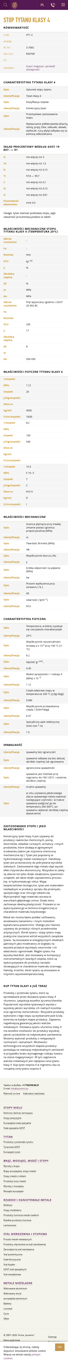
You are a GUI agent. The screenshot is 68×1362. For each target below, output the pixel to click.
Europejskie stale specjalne (17, 1123)
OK (60, 1347)
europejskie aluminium (15, 1298)
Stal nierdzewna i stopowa (25, 1234)
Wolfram (7, 1205)
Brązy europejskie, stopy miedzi (19, 1171)
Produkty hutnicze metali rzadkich (21, 1215)
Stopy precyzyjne (12, 1118)
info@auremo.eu (19, 1088)
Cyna (6, 1313)
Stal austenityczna (12, 1254)
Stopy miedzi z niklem (14, 1176)
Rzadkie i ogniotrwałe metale (27, 1200)
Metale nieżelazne (17, 1283)
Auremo (15, 5)
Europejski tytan (11, 1152)
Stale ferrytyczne (12, 1259)
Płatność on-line (11, 1093)
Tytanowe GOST (11, 1147)
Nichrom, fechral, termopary (18, 1113)
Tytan (8, 1137)
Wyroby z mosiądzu (13, 1186)
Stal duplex (9, 1264)
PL (42, 5)
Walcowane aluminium (15, 1288)
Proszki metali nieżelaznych (17, 1239)
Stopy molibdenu (12, 1210)
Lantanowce (9, 1225)
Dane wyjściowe (11, 1340)
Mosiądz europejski (13, 1191)
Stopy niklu (12, 1107)
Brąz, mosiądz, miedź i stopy (26, 1161)
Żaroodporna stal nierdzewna (18, 1249)
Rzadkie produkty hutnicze (17, 1220)
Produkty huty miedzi (14, 1181)
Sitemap (52, 1336)
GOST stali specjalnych (15, 1269)
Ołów (6, 1318)
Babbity (7, 1303)
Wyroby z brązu (11, 1166)
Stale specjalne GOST (14, 1128)
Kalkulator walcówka (33, 1093)
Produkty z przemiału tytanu (18, 1142)
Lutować (7, 1308)
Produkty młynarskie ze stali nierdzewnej (24, 1244)
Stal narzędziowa (12, 1274)
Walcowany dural (12, 1293)
